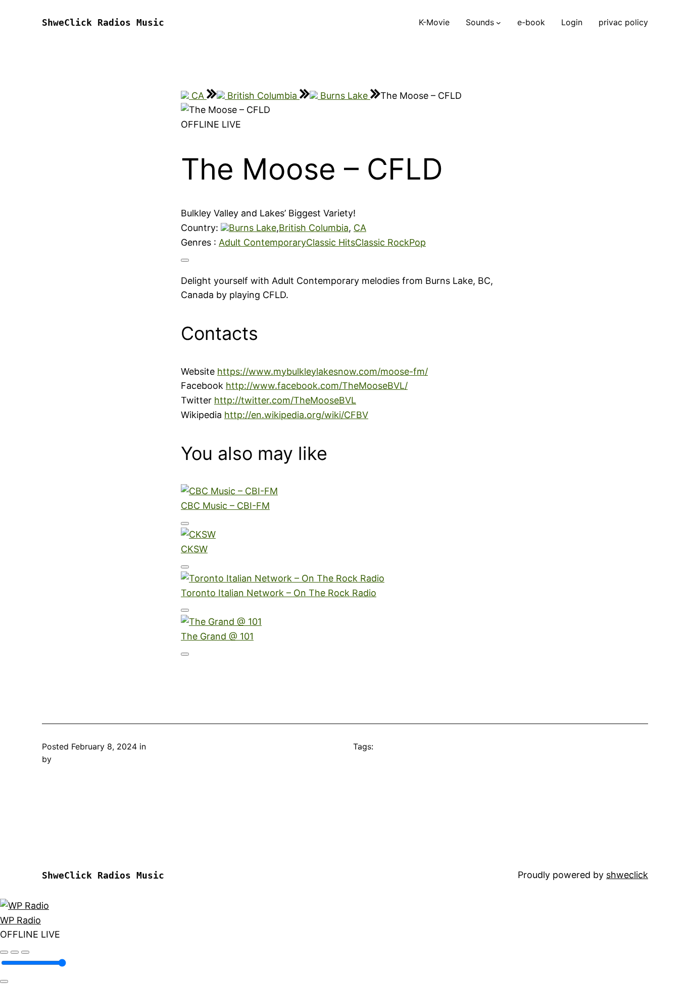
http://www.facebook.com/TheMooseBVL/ (317, 385)
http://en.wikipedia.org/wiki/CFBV (296, 415)
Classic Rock (382, 242)
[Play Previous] (4, 952)
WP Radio (20, 920)
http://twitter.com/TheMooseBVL (285, 400)
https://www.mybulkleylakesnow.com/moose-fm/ (322, 371)
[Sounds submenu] (498, 22)
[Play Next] (25, 952)
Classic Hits (330, 242)
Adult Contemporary (262, 242)
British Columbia (262, 95)
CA (198, 95)
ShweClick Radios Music (103, 22)
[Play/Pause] (15, 952)
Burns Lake (344, 95)
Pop (417, 242)
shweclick (627, 874)
